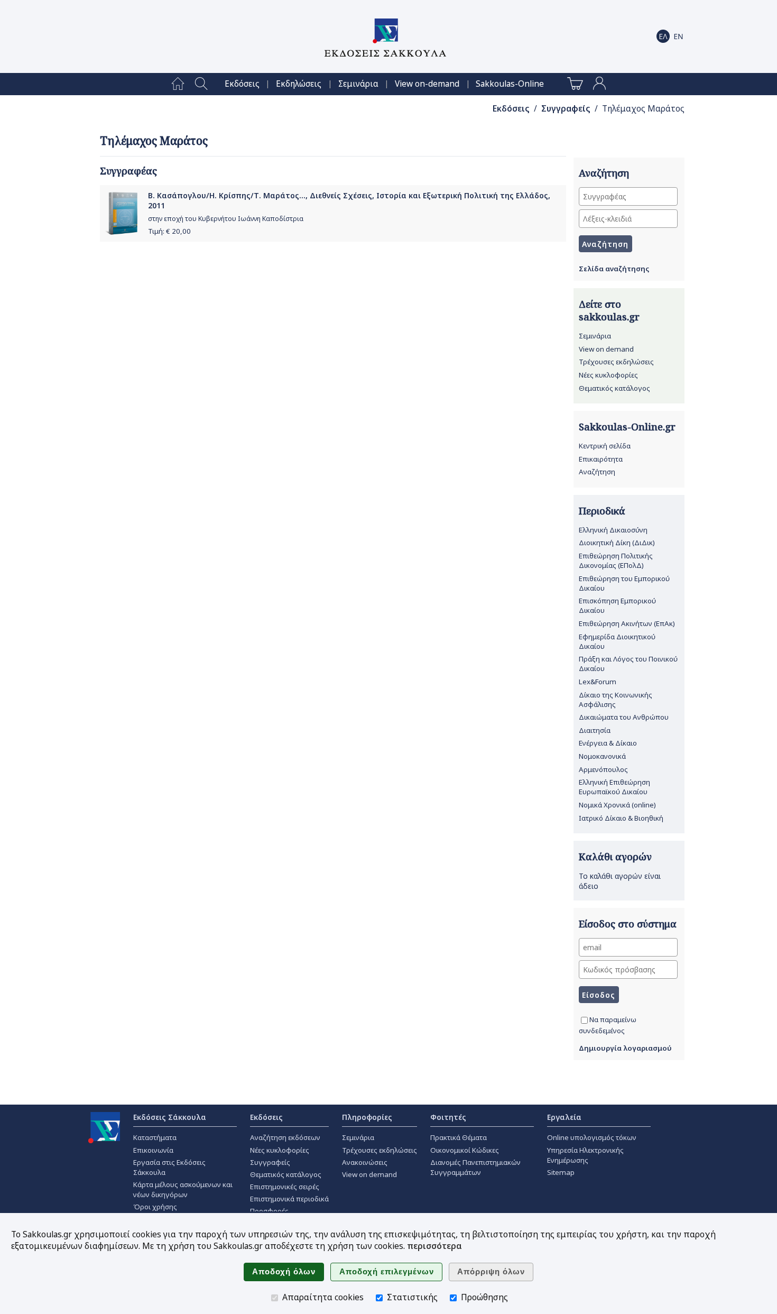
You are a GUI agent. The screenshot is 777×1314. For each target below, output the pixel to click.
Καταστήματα (155, 1137)
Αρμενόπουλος (603, 769)
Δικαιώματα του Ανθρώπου (624, 717)
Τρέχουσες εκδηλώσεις (616, 361)
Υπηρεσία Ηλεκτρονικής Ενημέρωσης (585, 1155)
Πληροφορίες (367, 1117)
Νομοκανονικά (602, 756)
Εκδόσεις (242, 83)
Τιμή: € (169, 231)
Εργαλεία (564, 1117)
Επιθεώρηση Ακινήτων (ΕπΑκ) (627, 623)
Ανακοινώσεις (364, 1162)
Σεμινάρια (358, 83)
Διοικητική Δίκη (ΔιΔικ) (617, 542)
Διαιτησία (594, 730)
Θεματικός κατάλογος (614, 388)
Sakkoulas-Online (510, 83)
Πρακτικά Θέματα (458, 1137)
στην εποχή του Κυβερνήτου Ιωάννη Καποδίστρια (225, 218)
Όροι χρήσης (155, 1206)
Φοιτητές (448, 1117)
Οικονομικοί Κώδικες (464, 1150)
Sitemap (561, 1172)
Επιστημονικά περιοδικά (289, 1198)
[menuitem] (177, 84)
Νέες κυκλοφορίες (608, 375)
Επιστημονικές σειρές (284, 1186)
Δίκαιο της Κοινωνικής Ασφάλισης (615, 699)
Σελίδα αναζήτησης (614, 268)
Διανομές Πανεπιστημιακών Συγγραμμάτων (475, 1167)
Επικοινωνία (153, 1150)
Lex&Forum (597, 681)
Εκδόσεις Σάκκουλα (169, 1117)
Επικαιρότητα (601, 459)
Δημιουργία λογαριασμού (625, 1048)
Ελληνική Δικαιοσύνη (613, 530)
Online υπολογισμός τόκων (591, 1137)
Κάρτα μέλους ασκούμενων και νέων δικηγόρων (183, 1189)
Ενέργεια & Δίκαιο (608, 743)
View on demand (606, 349)
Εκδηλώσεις (298, 83)
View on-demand (427, 83)
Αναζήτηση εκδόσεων (285, 1137)
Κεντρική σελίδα (605, 446)
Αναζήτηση (597, 471)
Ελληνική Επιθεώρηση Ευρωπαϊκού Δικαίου (614, 786)
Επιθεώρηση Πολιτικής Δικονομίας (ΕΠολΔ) (616, 560)
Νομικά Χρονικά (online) (617, 805)
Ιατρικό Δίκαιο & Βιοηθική (621, 818)
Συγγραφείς (565, 108)
